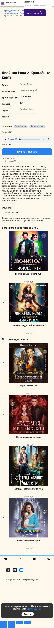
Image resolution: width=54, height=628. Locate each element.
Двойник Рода (27, 109)
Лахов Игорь (26, 84)
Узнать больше (34, 609)
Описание (10, 158)
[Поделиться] (19, 622)
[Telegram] (19, 559)
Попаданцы (20, 126)
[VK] (5, 559)
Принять (27, 614)
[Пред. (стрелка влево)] (3, 626)
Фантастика (37, 126)
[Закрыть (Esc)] (27, 622)
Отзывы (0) (10, 161)
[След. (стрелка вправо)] (11, 626)
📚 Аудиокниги (11, 10)
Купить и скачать (27, 151)
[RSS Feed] (48, 559)
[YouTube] (34, 559)
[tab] (28, 159)
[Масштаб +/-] (3, 622)
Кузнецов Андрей (28, 90)
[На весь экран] (11, 622)
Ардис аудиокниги (11, 2)
